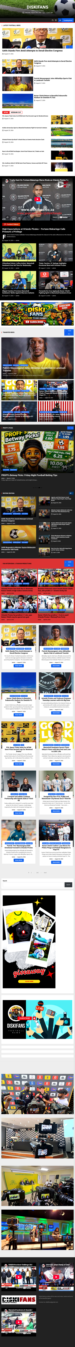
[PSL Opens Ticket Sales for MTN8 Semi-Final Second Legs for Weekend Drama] (62, 119)
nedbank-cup (16, 112)
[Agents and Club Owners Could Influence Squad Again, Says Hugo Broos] (44, 501)
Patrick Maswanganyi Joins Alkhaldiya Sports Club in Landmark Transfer (53, 79)
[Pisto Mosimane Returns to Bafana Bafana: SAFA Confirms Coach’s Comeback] (44, 539)
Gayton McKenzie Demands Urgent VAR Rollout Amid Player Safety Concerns (61, 524)
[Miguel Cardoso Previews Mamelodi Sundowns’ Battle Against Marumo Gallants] (19, 280)
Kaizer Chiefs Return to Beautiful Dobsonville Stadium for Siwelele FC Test (36, 52)
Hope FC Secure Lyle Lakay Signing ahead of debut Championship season (55, 415)
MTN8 (22, 745)
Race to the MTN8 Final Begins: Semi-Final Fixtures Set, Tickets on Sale (23, 151)
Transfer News (24, 365)
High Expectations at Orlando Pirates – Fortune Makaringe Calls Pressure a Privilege (33, 230)
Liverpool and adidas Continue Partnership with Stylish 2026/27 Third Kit (19, 798)
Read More (18, 665)
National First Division (52, 388)
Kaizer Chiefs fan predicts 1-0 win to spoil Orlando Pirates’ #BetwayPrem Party (53, 616)
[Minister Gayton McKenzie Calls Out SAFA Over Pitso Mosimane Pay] (44, 513)
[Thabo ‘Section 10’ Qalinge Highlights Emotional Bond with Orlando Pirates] (56, 252)
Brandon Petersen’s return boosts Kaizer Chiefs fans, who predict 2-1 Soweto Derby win (55, 590)
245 (37, 872)
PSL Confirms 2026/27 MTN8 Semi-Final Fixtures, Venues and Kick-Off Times (24, 163)
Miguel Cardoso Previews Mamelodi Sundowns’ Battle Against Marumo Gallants (18, 292)
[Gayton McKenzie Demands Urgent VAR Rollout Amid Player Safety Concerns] (44, 526)
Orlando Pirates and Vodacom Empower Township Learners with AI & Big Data (56, 699)
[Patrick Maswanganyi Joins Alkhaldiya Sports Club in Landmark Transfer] (17, 84)
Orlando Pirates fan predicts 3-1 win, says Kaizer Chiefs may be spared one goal (16, 616)
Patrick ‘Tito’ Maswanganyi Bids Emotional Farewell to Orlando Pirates (19, 847)
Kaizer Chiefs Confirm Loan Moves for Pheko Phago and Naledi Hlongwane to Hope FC (53, 393)
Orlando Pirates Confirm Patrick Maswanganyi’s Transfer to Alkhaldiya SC (18, 415)
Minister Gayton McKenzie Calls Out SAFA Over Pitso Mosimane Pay (61, 510)
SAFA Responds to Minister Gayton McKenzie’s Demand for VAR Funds (18, 548)
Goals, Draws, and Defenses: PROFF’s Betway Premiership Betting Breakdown (33, 476)
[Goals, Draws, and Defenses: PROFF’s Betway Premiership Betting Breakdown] (37, 452)
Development (57, 695)
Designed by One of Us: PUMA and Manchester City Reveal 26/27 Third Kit (56, 797)
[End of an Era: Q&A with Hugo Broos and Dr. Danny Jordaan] (44, 552)
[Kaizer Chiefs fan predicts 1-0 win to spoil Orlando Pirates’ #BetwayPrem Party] (56, 604)
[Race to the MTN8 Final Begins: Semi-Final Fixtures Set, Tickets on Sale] (62, 155)
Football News (22, 794)
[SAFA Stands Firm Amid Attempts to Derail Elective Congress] (17, 66)
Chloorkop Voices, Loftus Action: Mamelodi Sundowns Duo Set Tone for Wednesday (18, 264)
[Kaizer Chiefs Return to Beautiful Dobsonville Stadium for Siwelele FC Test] (37, 38)
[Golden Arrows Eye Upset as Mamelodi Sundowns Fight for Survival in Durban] (62, 131)
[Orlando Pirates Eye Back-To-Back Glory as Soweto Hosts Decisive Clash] (62, 143)
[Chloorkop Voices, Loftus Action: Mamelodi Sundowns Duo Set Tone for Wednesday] (19, 252)
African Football (7, 365)
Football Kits (14, 794)
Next (45, 872)
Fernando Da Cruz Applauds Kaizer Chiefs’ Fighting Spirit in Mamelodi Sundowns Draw (55, 292)
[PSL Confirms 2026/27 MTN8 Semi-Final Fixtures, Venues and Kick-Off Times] (62, 166)
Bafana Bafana (16, 513)
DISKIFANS (37, 7)
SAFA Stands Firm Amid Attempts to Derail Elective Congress (53, 62)
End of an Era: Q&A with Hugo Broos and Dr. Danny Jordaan (61, 549)
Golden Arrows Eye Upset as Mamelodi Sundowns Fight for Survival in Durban (24, 127)
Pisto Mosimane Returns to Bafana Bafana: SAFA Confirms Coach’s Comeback (61, 537)
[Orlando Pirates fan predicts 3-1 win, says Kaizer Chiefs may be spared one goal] (19, 604)
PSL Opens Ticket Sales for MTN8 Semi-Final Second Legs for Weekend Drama (25, 116)
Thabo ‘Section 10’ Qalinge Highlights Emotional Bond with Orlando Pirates (52, 264)
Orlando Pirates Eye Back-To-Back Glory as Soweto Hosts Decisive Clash (23, 139)
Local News (16, 365)
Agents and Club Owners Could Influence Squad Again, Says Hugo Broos (61, 499)
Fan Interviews (18, 583)
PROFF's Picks (13, 469)
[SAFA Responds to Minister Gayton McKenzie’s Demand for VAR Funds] (18, 535)
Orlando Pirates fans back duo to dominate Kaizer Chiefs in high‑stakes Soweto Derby (17, 590)
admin (17, 240)
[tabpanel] (37, 458)
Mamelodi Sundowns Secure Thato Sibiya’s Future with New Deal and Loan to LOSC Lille (19, 394)
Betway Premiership (8, 390)
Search (5, 881)
